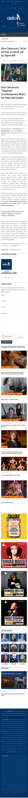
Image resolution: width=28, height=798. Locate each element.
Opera (10, 747)
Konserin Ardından (13, 743)
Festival (5, 729)
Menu (4, 34)
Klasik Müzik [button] (8, 367)
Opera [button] (21, 496)
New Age (24, 745)
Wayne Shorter (20, 792)
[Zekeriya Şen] (13, 658)
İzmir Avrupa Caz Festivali (19, 739)
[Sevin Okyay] (22, 658)
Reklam (7, 1)
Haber (23, 735)
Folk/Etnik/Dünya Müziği (5, 731)
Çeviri (6, 727)
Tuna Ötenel (5, 792)
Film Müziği (17, 729)
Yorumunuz (4, 313)
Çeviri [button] (11, 496)
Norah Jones (13, 782)
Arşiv (19, 723)
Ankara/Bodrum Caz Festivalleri (12, 723)
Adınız (3, 295)
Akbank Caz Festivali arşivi (7, 41)
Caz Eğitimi (14, 725)
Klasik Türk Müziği (20, 741)
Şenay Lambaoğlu (5, 788)
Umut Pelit (10, 792)
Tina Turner (8, 790)
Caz (10, 725)
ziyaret (10, 245)
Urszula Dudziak (15, 792)
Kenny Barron (18, 776)
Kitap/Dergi (10, 741)
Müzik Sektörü (19, 745)
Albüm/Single (14, 60)
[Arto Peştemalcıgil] (5, 638)
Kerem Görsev (4, 778)
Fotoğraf (11, 731)
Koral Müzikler (19, 743)
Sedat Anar (24, 786)
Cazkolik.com (3, 60)
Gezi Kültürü (6, 733)
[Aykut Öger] (5, 648)
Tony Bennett (18, 790)
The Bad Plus (3, 790)
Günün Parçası (18, 735)
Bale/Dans (22, 723)
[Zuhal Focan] (13, 648)
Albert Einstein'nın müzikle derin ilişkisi (9, 399)
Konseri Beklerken (6, 743)
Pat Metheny (13, 784)
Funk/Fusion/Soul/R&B (18, 731)
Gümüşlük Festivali (23, 733)
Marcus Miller (11, 780)
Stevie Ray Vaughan (17, 788)
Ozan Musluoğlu (7, 784)
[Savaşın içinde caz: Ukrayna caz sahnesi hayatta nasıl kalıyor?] (14, 680)
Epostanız (3, 306)
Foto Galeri (14, 3)
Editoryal (16, 727)
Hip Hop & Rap (12, 737)
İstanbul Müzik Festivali (10, 739)
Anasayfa (3, 1)
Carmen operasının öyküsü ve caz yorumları (11, 475)
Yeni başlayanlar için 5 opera (7, 502)
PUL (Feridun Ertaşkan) (17, 747)
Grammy (17, 733)
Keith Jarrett (13, 776)
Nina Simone (8, 782)
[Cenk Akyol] (13, 638)
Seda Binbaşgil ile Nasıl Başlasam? (16, 786)
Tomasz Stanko (13, 790)
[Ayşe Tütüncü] (5, 658)
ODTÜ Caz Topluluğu (19, 782)
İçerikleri (6, 271)
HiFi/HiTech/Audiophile (5, 737)
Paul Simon (18, 784)
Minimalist (15, 745)
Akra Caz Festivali (22, 721)
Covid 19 (8, 727)
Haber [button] (3, 367)
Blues (23, 1)
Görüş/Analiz (13, 733)
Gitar (18, 60)
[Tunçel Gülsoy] (22, 648)
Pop (12, 747)
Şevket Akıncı (10, 788)
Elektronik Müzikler (22, 727)
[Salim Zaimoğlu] (22, 638)
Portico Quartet (23, 784)
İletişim (12, 1)
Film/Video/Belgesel (22, 729)
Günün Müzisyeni (13, 735)
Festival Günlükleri (11, 729)
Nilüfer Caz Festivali (4, 747)
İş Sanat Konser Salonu (19, 737)
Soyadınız (4, 300)
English (2, 729)
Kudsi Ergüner (9, 778)
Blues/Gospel (7, 725)
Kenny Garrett (24, 776)
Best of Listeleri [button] (5, 496)
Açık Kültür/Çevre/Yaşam (19, 719)
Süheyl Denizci (23, 788)
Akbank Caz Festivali (14, 721)
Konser (25, 741)
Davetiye (12, 727)
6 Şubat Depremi (11, 719)
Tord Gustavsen (24, 790)
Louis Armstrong (20, 778)
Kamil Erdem (4, 776)
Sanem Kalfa (8, 786)
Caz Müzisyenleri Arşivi (21, 725)
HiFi (26, 1)
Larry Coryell (15, 778)
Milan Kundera (16, 780)
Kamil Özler (9, 776)
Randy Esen (3, 786)
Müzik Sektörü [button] (15, 367)
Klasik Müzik (17, 1)
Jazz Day (5, 741)
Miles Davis (21, 780)
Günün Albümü (6, 735)
